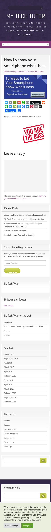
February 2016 (10, 376)
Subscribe (12, 272)
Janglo (6, 331)
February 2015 (10, 393)
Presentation (9, 438)
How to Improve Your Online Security (19, 235)
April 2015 (8, 384)
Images (7, 425)
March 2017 (9, 367)
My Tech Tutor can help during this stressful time (24, 219)
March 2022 (9, 354)
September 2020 (11, 359)
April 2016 (8, 372)
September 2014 (11, 397)
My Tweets (8, 306)
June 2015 (8, 380)
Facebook (8, 322)
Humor (6, 421)
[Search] (41, 8)
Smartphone (9, 442)
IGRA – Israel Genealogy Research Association (23, 327)
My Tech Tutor (25, 16)
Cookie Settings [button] (11, 525)
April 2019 (8, 363)
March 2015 (9, 389)
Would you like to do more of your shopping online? (25, 215)
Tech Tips (8, 447)
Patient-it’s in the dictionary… (16, 231)
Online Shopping (11, 434)
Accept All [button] (27, 525)
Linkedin (7, 335)
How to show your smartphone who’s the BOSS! (24, 71)
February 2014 (10, 402)
